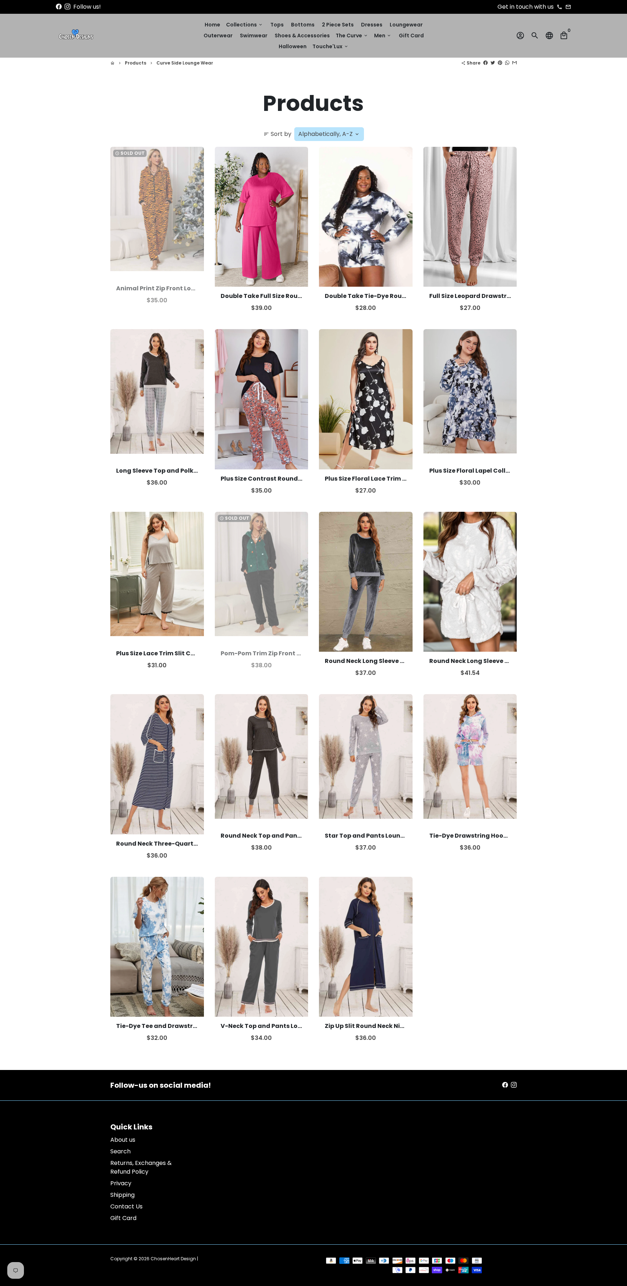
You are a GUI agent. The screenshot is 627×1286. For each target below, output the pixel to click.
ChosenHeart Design (173, 1259)
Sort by (277, 134)
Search (120, 1151)
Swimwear (253, 35)
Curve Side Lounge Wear (184, 63)
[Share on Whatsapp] (507, 63)
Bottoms (303, 24)
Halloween (293, 46)
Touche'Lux (330, 46)
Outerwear (218, 35)
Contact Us (126, 1206)
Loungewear (406, 24)
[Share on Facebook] (485, 63)
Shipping (122, 1195)
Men (383, 35)
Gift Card (411, 35)
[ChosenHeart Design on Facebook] (59, 7)
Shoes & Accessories (302, 35)
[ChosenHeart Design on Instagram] (67, 7)
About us (122, 1140)
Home (212, 24)
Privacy (120, 1183)
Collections (244, 24)
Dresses (371, 24)
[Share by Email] (514, 63)
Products (135, 63)
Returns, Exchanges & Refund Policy (141, 1167)
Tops (277, 24)
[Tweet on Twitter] (493, 63)
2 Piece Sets (338, 24)
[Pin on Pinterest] (500, 63)
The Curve (352, 35)
